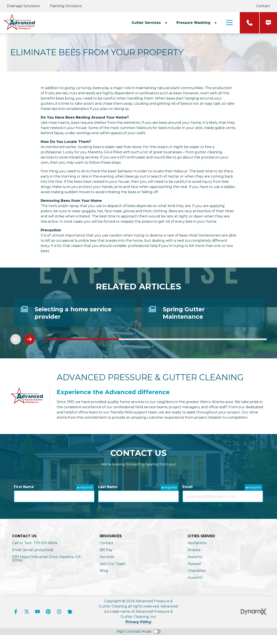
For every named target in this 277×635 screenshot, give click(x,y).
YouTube (37, 611)
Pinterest (48, 611)
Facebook (15, 611)
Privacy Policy (138, 622)
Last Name (108, 487)
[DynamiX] (254, 612)
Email (187, 487)
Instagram (59, 611)
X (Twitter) (26, 611)
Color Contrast (157, 631)
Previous (15, 339)
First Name (24, 487)
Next (29, 339)
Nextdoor (69, 611)
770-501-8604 (249, 22)
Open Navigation (229, 23)
